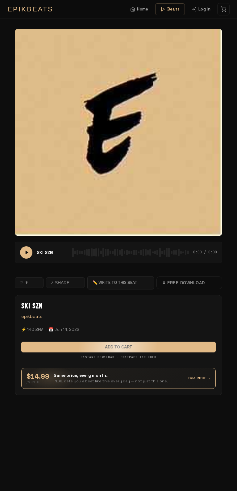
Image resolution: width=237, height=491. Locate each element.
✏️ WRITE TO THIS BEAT (115, 282)
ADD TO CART (118, 347)
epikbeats (32, 316)
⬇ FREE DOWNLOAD (183, 283)
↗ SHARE (59, 282)
